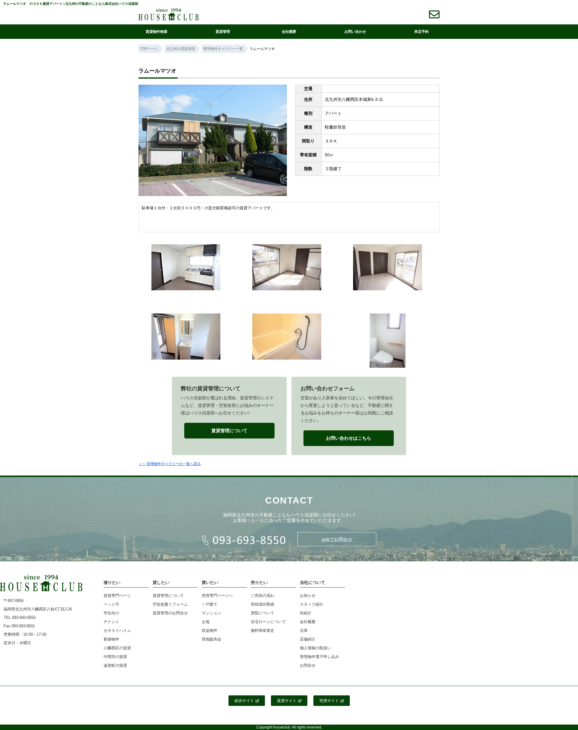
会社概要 (289, 32)
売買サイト (329, 700)
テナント (111, 621)
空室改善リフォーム (170, 604)
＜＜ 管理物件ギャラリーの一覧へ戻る (169, 464)
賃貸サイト (287, 700)
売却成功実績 (262, 604)
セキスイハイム (117, 630)
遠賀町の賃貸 (115, 665)
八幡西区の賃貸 (117, 648)
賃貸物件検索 (156, 32)
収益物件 (209, 630)
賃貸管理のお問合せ (170, 613)
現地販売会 (211, 639)
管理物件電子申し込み (319, 656)
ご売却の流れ (262, 595)
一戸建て (209, 604)
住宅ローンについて (268, 621)
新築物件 (111, 639)
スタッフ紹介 (311, 604)
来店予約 (421, 32)
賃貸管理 (223, 32)
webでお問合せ (337, 539)
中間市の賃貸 (115, 656)
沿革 (304, 630)
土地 (206, 621)
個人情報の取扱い (315, 648)
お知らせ (307, 595)
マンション (211, 613)
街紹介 (306, 613)
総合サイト (244, 700)
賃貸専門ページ (117, 595)
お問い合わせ (355, 32)
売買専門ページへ (217, 595)
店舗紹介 (307, 639)
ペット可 (111, 604)
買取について (262, 613)
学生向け (111, 613)
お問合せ (307, 665)
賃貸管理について (168, 595)
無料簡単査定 (262, 630)
